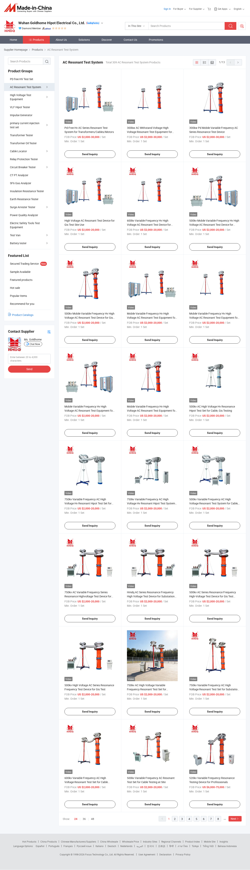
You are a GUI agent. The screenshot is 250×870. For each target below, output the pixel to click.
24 (75, 818)
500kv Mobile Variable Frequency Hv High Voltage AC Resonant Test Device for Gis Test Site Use (89, 318)
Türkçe (195, 846)
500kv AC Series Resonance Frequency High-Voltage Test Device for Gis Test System (212, 596)
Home (13, 40)
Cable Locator (18, 151)
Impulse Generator (21, 115)
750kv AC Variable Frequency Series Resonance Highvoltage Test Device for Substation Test (87, 596)
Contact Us (130, 40)
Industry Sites (150, 841)
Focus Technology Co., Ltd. (99, 854)
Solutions (84, 40)
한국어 (150, 846)
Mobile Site (209, 841)
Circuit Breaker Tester (23, 167)
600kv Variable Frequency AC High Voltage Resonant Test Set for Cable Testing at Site (86, 782)
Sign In (167, 8)
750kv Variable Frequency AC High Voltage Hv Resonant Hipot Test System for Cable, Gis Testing (151, 503)
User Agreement (146, 854)
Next (233, 818)
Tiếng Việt (208, 846)
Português (53, 846)
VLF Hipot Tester (20, 107)
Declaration (165, 854)
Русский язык (84, 846)
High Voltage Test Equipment (20, 97)
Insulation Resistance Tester (27, 191)
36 (84, 819)
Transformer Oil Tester (23, 143)
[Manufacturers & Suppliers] (29, 7)
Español (40, 846)
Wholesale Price (130, 841)
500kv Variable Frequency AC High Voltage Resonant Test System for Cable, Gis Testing (213, 503)
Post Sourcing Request (242, 26)
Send (29, 369)
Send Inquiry (90, 154)
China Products (48, 841)
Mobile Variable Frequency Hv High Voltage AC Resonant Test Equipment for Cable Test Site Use (89, 410)
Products (38, 40)
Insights (224, 841)
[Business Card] (49, 331)
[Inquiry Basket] (210, 8)
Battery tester (18, 243)
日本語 (161, 846)
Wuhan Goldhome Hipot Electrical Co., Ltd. (51, 23)
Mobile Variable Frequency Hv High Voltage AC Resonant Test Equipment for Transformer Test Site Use (151, 318)
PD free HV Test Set (21, 79)
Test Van (15, 235)
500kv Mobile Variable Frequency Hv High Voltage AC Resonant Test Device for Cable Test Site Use (214, 225)
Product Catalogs (22, 315)
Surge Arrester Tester (22, 207)
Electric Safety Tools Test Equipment (25, 225)
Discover (107, 40)
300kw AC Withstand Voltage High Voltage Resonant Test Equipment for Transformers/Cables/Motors (149, 132)
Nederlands (126, 846)
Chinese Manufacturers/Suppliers (78, 841)
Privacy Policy (183, 854)
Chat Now (34, 344)
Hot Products (29, 841)
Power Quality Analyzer (24, 215)
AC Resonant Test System (25, 87)
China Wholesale (109, 841)
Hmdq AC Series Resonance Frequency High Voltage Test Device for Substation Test (151, 596)
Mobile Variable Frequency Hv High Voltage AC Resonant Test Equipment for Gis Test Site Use (151, 410)
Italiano (100, 846)
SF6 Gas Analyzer (20, 183)
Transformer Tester (21, 135)
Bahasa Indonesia (227, 846)
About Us (61, 40)
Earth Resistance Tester (24, 199)
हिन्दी (171, 846)
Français (68, 846)
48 (92, 819)
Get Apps (222, 8)
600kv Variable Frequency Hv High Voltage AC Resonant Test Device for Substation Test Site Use (149, 225)
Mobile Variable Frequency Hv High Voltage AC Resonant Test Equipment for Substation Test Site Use (213, 318)
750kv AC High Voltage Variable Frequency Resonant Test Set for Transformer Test (146, 689)
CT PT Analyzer (19, 175)
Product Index (192, 841)
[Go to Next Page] (238, 62)
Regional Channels (171, 841)
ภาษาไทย (183, 846)
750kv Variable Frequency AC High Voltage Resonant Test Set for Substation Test (214, 689)
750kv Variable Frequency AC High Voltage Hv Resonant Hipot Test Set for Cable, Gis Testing (88, 503)
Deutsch (112, 846)
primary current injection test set (24, 125)
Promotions (156, 40)
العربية (140, 846)
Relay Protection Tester (24, 159)
